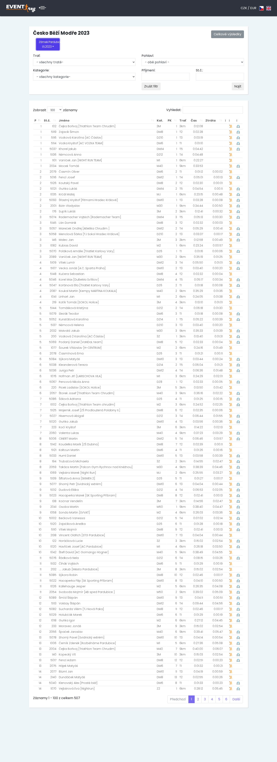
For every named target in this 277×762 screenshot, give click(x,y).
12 (40, 598)
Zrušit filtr (151, 86)
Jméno (64, 120)
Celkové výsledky (227, 34)
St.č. (47, 120)
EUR (253, 8)
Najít (237, 86)
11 (40, 558)
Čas (194, 120)
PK (170, 120)
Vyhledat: (173, 110)
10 (40, 518)
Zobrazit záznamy (55, 110)
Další (236, 699)
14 (40, 671)
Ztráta (210, 120)
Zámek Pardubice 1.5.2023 (49, 44)
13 (40, 637)
